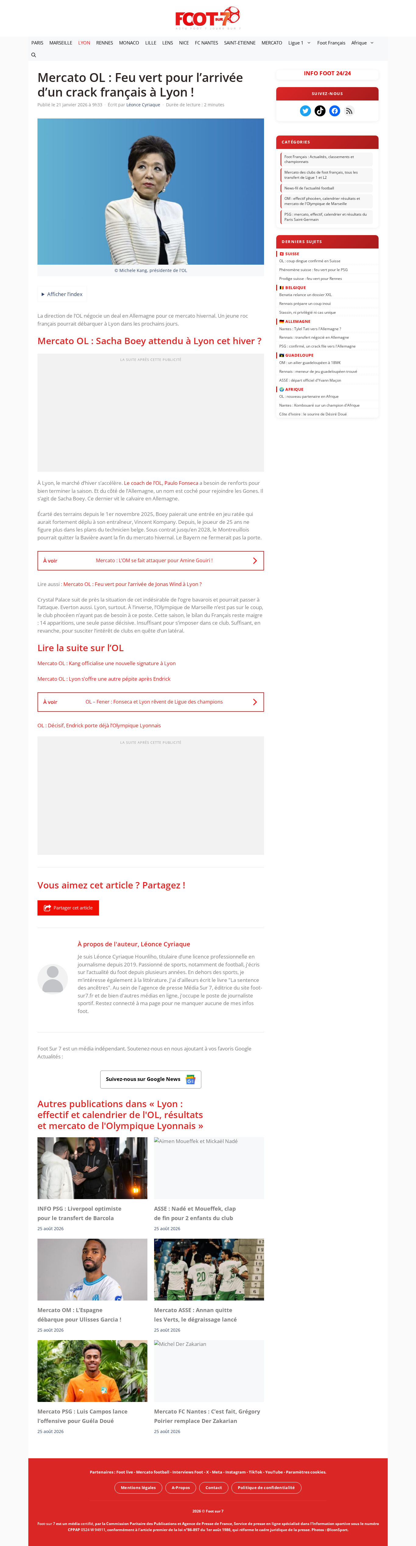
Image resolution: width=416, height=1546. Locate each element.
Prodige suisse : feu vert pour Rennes (310, 278)
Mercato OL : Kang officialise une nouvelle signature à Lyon (106, 663)
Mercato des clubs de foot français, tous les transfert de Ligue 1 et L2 (321, 175)
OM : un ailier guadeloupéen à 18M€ (310, 362)
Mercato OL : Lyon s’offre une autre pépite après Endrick (104, 678)
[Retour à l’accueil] (208, 17)
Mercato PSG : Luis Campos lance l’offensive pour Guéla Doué (82, 1416)
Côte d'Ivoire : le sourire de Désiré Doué (313, 414)
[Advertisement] (150, 414)
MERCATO (272, 43)
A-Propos (181, 1487)
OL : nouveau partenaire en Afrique (309, 396)
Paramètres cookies (305, 1472)
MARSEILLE (60, 43)
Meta (217, 1472)
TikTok (255, 1472)
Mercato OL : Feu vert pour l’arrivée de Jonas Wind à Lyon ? (132, 584)
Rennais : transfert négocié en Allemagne (314, 337)
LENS (167, 43)
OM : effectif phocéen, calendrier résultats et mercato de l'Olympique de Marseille (322, 201)
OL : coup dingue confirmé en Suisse (309, 261)
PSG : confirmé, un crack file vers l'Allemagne (317, 346)
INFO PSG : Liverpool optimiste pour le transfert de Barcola (79, 1213)
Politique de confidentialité (266, 1487)
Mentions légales (138, 1487)
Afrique (359, 43)
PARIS (37, 43)
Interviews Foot (187, 1472)
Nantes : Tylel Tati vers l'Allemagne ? (310, 328)
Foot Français (331, 43)
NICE (184, 43)
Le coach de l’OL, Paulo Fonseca (161, 482)
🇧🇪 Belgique (292, 287)
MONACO (129, 43)
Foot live (124, 1472)
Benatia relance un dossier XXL (305, 294)
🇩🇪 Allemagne (295, 321)
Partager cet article (73, 908)
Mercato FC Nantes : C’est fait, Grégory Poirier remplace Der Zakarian (207, 1416)
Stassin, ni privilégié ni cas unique (307, 312)
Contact (214, 1487)
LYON (84, 43)
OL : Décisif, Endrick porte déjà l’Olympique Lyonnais (99, 725)
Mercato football (152, 1472)
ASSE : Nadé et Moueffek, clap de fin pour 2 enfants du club (195, 1213)
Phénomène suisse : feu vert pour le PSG (313, 269)
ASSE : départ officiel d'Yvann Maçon (310, 380)
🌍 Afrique (291, 389)
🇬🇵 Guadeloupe (296, 355)
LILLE (150, 43)
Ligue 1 (296, 43)
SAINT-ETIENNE (240, 43)
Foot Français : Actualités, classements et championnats (319, 159)
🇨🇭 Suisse (289, 253)
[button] (33, 55)
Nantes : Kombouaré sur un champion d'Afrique (319, 405)
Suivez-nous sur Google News (144, 1078)
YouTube (274, 1472)
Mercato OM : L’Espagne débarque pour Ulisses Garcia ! (79, 1314)
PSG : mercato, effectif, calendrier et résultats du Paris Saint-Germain (325, 217)
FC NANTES (206, 43)
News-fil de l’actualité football (309, 188)
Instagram (235, 1472)
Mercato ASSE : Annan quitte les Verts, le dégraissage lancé (195, 1314)
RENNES (104, 43)
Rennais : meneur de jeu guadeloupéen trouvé (318, 371)
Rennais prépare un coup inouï (305, 303)
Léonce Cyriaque (165, 944)
